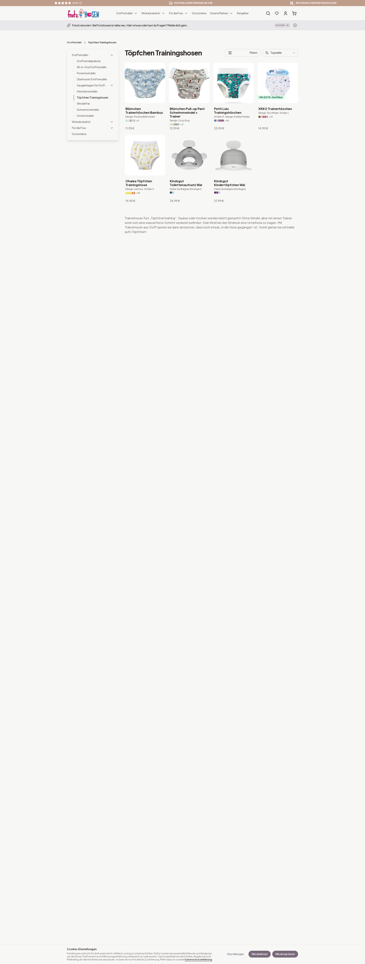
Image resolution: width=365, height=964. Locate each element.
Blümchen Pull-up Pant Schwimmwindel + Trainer (187, 112)
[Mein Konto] (285, 13)
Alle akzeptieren (285, 954)
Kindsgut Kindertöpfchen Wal (229, 183)
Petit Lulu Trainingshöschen (227, 110)
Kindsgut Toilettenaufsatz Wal (186, 183)
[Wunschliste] (277, 13)
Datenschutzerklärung (198, 959)
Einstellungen (235, 954)
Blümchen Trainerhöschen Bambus (144, 110)
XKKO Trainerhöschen (275, 109)
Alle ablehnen (260, 954)
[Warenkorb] (294, 13)
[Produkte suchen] (268, 13)
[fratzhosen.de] (83, 13)
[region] (182, 3)
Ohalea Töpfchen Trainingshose (138, 183)
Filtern (253, 52)
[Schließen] (295, 25)
